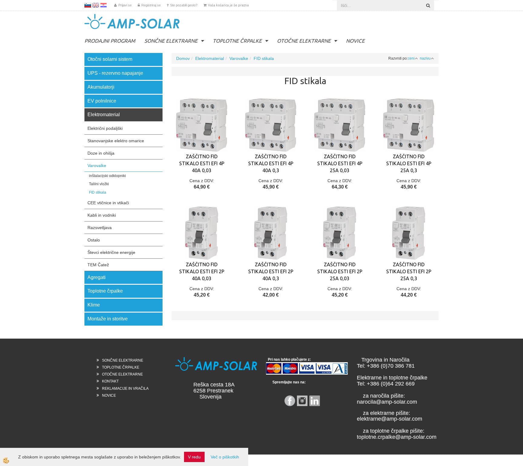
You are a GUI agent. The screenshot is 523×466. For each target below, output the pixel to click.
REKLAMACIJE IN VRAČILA (125, 388)
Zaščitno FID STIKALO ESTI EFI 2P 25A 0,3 (408, 271)
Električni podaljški (105, 128)
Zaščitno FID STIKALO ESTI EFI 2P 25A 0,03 (339, 271)
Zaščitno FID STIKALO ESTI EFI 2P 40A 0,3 (270, 271)
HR (103, 5)
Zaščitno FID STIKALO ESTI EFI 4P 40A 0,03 (201, 163)
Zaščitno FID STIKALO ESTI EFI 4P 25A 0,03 (339, 163)
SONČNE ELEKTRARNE (171, 41)
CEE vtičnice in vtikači (108, 202)
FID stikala (97, 192)
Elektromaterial (209, 58)
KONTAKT (110, 381)
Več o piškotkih (225, 457)
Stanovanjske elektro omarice (115, 140)
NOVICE (355, 41)
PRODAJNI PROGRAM (109, 41)
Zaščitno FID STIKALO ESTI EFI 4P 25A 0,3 (408, 163)
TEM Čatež (98, 264)
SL (87, 5)
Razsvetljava (99, 227)
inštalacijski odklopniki (107, 176)
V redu (194, 457)
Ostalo (93, 240)
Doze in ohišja (100, 153)
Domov (183, 58)
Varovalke (96, 165)
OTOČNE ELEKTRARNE (304, 41)
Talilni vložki (99, 184)
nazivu (425, 58)
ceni (411, 58)
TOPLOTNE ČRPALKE (237, 41)
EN (95, 5)
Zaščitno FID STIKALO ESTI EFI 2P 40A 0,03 (201, 271)
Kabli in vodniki (101, 215)
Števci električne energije (111, 252)
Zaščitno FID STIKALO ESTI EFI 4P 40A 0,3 (270, 163)
